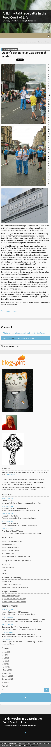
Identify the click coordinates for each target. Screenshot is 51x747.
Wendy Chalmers (8, 612)
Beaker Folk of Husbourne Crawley (14, 602)
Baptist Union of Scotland (10, 550)
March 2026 (6, 667)
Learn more (32, 745)
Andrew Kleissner (9, 619)
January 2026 (6, 673)
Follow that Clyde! (43, 42)
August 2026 (6, 652)
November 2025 (7, 679)
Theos (4, 570)
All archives (5, 682)
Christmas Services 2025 (27, 634)
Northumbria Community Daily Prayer (15, 587)
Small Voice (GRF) (8, 567)
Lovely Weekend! (21, 42)
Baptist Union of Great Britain (12, 541)
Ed (3, 642)
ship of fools (6, 564)
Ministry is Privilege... (10, 523)
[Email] (25, 698)
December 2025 (7, 676)
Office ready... (8, 501)
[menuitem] (22, 42)
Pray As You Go (7, 581)
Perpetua (11, 338)
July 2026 (5, 655)
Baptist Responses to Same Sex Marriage (16, 556)
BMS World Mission (8, 544)
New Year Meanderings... (20, 627)
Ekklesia (4, 573)
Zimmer (5, 627)
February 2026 (7, 670)
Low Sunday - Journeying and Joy (31, 619)
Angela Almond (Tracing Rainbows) (14, 599)
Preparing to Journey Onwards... (15, 508)
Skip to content (6, 2)
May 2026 (5, 661)
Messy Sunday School (11, 516)
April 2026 (5, 664)
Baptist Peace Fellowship (10, 547)
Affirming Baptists (8, 553)
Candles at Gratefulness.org (11, 584)
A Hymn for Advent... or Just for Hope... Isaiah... (25, 642)
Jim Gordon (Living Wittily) (11, 596)
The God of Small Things (12, 531)
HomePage (32, 42)
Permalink (6, 311)
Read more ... (11, 474)
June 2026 (5, 658)
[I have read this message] (49, 743)
